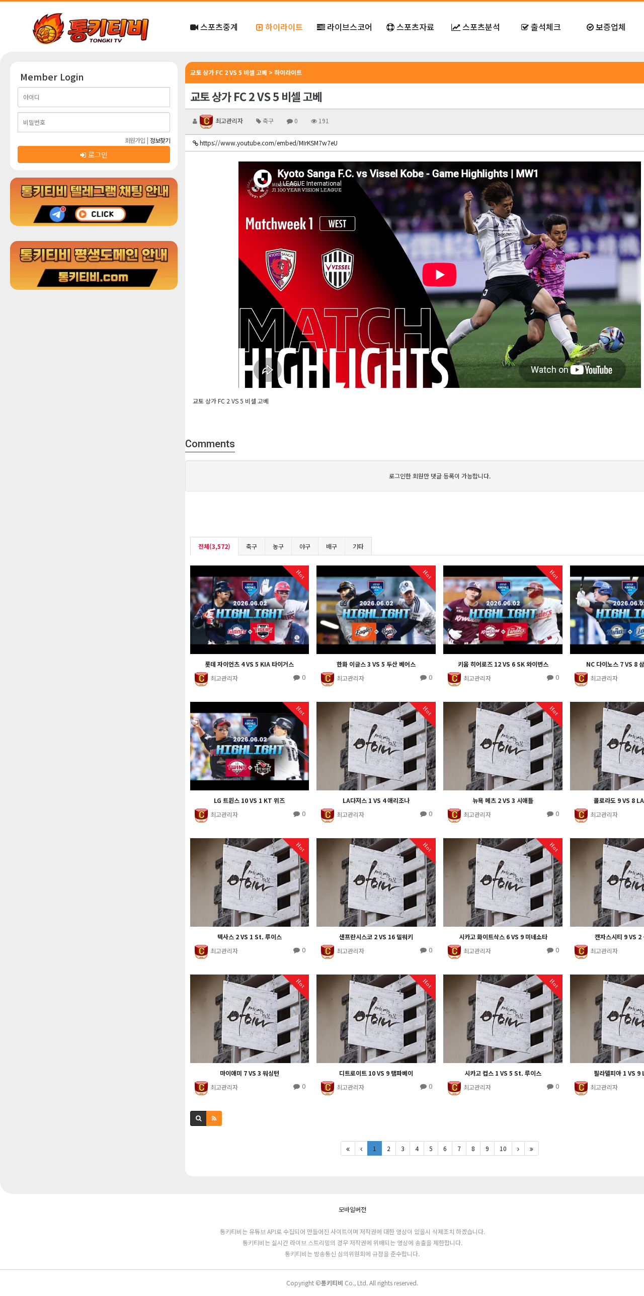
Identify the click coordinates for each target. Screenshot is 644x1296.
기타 (358, 546)
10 (503, 1148)
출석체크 (545, 27)
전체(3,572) (214, 546)
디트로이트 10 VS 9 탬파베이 (376, 1073)
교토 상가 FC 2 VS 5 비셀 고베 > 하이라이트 (246, 72)
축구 (251, 546)
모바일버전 (352, 1209)
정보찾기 (160, 140)
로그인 (97, 154)
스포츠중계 (218, 27)
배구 (331, 546)
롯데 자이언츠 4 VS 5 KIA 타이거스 (249, 664)
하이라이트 (283, 27)
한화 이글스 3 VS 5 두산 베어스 (376, 664)
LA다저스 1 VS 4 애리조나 (376, 800)
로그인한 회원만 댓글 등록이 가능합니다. (440, 475)
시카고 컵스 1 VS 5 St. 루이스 (502, 1073)
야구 (304, 546)
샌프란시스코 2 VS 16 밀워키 (376, 936)
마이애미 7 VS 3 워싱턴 (249, 1073)
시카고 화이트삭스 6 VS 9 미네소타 (503, 936)
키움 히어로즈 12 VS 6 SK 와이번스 (503, 664)
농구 (278, 546)
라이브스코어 (348, 27)
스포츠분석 (480, 27)
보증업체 (610, 27)
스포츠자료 (414, 27)
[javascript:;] (94, 202)
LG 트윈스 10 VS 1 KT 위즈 (249, 800)
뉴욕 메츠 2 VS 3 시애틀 (502, 800)
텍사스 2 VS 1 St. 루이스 (249, 936)
